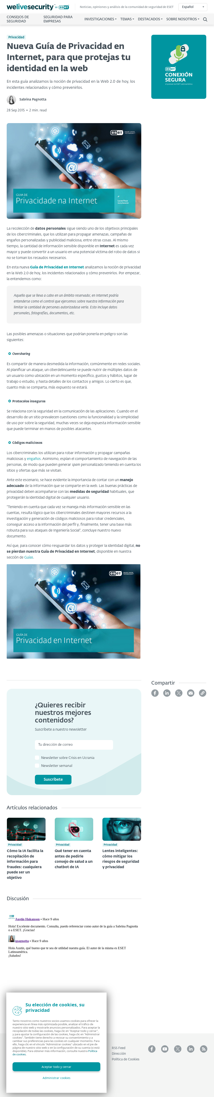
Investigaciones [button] (99, 19)
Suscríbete (53, 780)
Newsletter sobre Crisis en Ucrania (67, 758)
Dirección (119, 1053)
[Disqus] (74, 964)
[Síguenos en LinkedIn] (190, 1049)
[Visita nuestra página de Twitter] (177, 1049)
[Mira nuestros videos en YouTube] (164, 1049)
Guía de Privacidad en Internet (57, 267)
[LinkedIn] (167, 693)
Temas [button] (126, 19)
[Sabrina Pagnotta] (13, 99)
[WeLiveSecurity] (41, 7)
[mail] (190, 693)
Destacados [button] (149, 19)
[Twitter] (178, 693)
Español (188, 7)
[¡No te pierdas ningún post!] (203, 1049)
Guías (28, 557)
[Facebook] (155, 693)
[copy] (202, 693)
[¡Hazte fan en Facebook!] (151, 1049)
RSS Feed (118, 1048)
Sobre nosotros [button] (181, 19)
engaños (34, 459)
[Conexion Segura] (178, 69)
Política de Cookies (125, 1059)
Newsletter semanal (56, 766)
